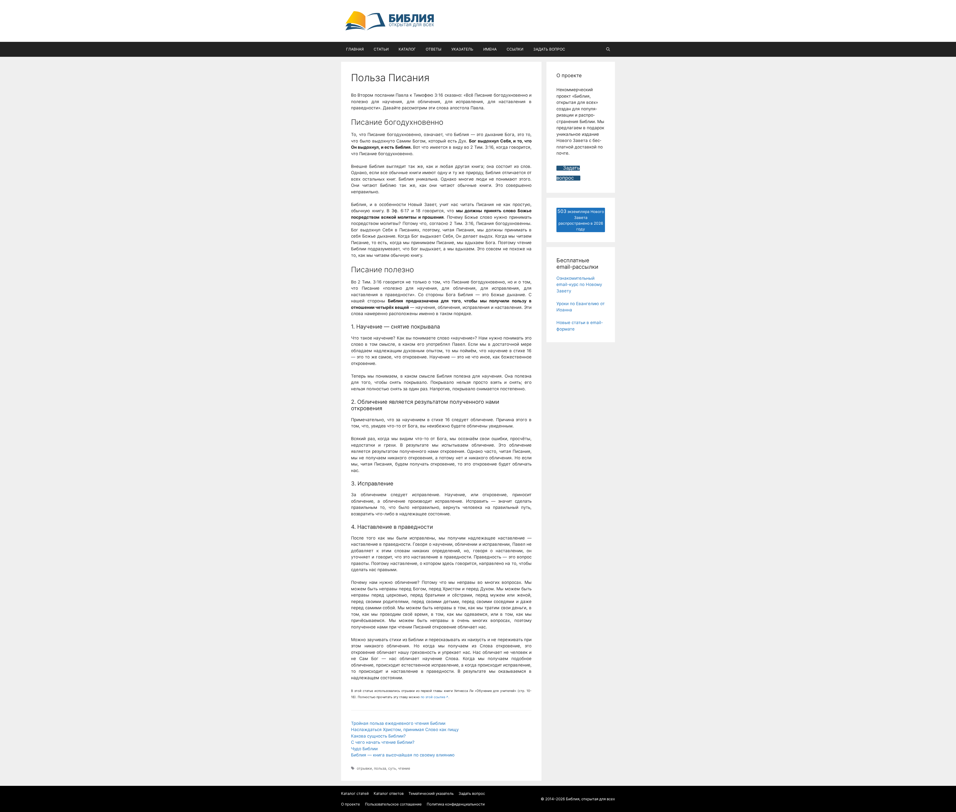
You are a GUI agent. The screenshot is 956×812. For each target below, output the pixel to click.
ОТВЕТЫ (433, 49)
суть (392, 768)
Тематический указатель (431, 793)
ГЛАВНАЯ (355, 49)
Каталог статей (355, 793)
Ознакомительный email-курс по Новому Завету (579, 284)
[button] (608, 49)
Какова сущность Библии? (378, 736)
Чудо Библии (364, 748)
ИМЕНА (490, 49)
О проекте (350, 804)
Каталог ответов (389, 793)
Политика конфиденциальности (456, 804)
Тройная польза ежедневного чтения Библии (398, 723)
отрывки (364, 768)
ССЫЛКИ (515, 49)
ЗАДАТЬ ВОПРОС (549, 49)
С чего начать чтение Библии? (383, 742)
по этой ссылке (433, 697)
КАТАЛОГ (407, 49)
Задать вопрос (472, 793)
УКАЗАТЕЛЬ (462, 49)
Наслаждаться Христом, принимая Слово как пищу (405, 729)
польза (380, 768)
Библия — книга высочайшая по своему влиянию (403, 754)
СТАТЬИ (381, 49)
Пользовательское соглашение (393, 804)
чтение (404, 768)
